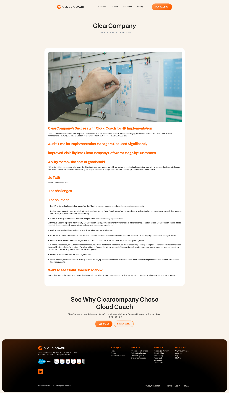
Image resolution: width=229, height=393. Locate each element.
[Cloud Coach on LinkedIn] (40, 371)
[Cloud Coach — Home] (70, 7)
